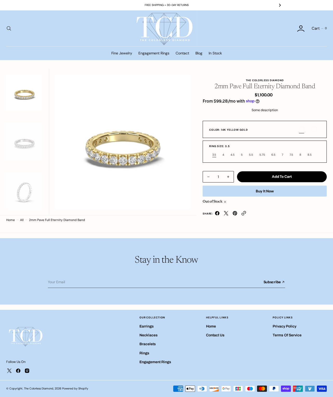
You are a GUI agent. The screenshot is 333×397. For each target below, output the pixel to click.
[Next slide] (280, 5)
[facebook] (217, 214)
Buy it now (265, 191)
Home (10, 220)
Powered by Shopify (75, 388)
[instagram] (27, 371)
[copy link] (243, 214)
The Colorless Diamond (38, 388)
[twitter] (226, 214)
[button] (300, 28)
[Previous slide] (53, 5)
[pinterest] (235, 214)
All (22, 220)
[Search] (8, 28)
